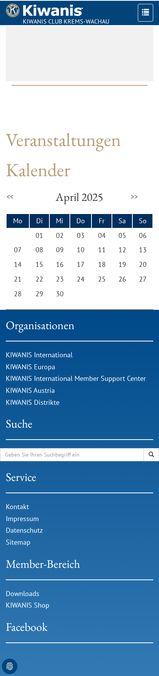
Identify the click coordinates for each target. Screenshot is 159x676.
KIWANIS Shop (27, 605)
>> (134, 196)
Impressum (22, 518)
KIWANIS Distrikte (32, 402)
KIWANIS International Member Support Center (76, 378)
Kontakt (17, 506)
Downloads (23, 593)
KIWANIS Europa (30, 366)
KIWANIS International (39, 354)
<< (10, 196)
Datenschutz (24, 530)
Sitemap (18, 542)
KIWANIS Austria (30, 390)
